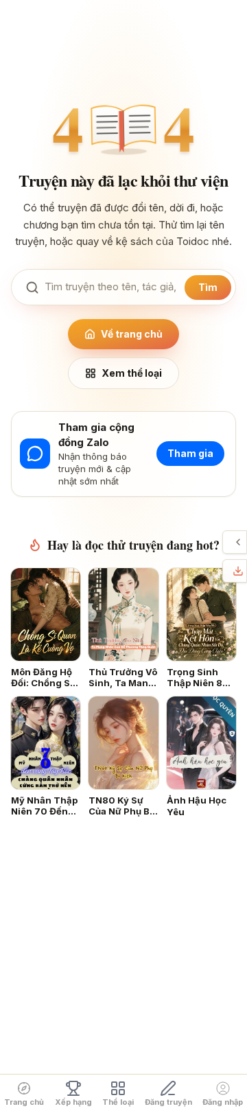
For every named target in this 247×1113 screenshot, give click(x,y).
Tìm (207, 287)
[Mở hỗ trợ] (238, 542)
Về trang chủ (132, 334)
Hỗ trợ (226, 542)
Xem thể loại (132, 373)
